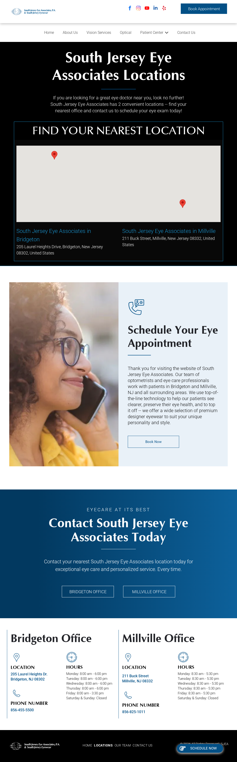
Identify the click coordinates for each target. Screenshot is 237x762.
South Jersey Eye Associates (122, 561)
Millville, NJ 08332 (137, 681)
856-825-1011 (133, 712)
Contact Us (186, 32)
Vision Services (99, 32)
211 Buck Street (135, 676)
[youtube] (146, 9)
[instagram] (138, 9)
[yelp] (164, 9)
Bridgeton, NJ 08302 (28, 679)
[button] (54, 155)
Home (49, 32)
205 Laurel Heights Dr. (29, 674)
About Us (70, 32)
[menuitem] (88, 745)
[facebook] (129, 9)
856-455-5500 (22, 710)
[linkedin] (155, 9)
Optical (125, 32)
